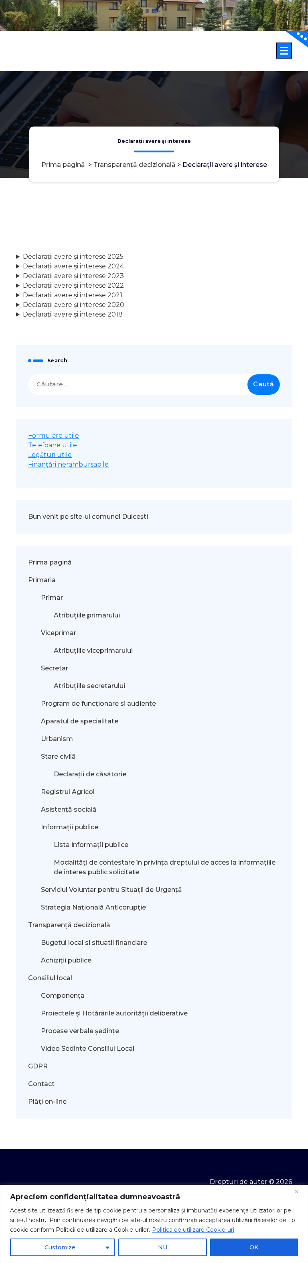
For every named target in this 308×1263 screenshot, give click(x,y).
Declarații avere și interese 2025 (73, 256)
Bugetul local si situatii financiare (94, 942)
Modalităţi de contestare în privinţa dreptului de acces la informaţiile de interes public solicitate (165, 867)
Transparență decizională (134, 165)
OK (253, 1247)
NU (162, 1247)
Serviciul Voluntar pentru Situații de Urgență (111, 889)
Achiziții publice (66, 960)
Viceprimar (58, 633)
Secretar (54, 668)
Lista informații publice (91, 845)
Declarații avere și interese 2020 (73, 305)
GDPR (38, 1066)
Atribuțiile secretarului (89, 686)
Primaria (42, 580)
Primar (52, 597)
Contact (41, 1084)
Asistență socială (69, 809)
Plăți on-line (47, 1101)
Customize (60, 1247)
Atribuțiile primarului (87, 615)
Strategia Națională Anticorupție (93, 907)
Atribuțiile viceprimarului (93, 650)
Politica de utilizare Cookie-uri (193, 1229)
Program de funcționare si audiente (98, 703)
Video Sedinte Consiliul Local (87, 1048)
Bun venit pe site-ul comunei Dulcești (88, 516)
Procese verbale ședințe (80, 1031)
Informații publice (69, 827)
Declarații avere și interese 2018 (73, 314)
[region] (154, 1224)
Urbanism (57, 739)
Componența (63, 995)
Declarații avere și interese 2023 (73, 276)
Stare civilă (58, 756)
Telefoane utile (52, 445)
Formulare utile (53, 435)
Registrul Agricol (68, 792)
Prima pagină (63, 165)
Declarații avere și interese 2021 (72, 295)
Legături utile (50, 455)
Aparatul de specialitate (79, 721)
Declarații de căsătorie (90, 774)
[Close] (299, 1191)
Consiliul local (50, 978)
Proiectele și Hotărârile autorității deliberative (114, 1013)
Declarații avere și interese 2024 (73, 266)
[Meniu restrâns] (284, 51)
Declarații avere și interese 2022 (73, 285)
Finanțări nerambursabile (68, 464)
